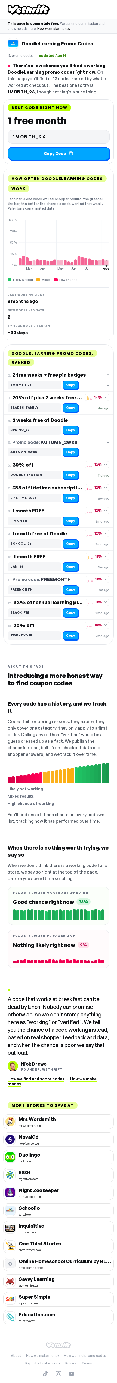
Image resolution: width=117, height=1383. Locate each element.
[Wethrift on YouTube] (72, 1374)
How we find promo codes (85, 1355)
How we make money (53, 28)
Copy (70, 385)
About (16, 1355)
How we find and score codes (36, 1079)
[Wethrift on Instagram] (58, 1374)
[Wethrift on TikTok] (45, 1374)
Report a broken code (42, 1363)
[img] (58, 244)
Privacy (71, 1363)
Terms (87, 1363)
